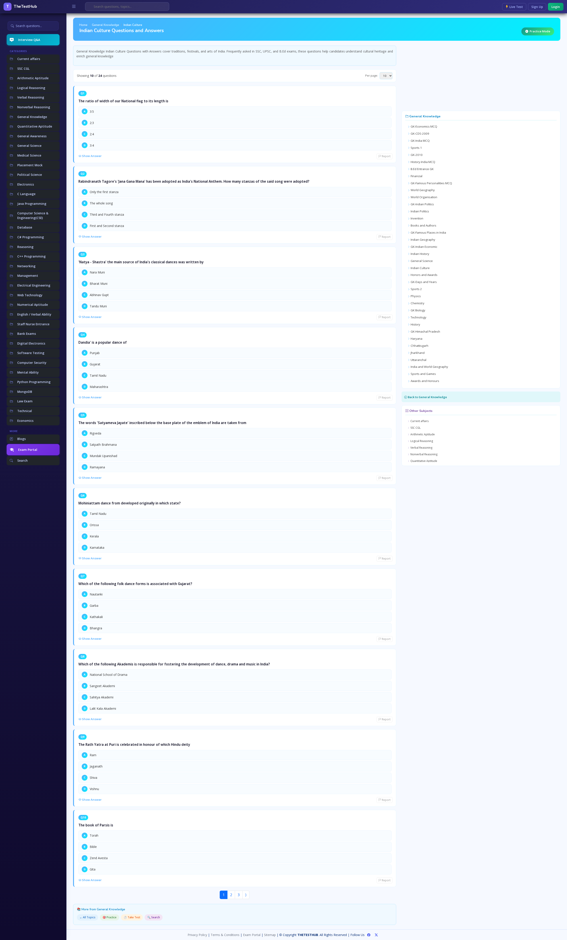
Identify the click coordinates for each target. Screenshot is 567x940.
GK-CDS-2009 (419, 134)
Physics (415, 296)
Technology (418, 317)
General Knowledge (32, 117)
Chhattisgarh (419, 346)
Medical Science (29, 155)
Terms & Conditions (225, 935)
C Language (26, 194)
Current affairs (28, 59)
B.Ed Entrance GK (422, 169)
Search (22, 460)
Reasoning (25, 247)
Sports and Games (423, 374)
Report (385, 156)
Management (27, 275)
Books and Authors (423, 225)
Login (555, 7)
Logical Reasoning (31, 88)
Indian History (419, 254)
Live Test (516, 7)
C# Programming (30, 237)
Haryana (416, 339)
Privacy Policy (197, 935)
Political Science (29, 174)
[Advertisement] (481, 77)
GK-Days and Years (423, 282)
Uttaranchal (418, 360)
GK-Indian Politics (422, 204)
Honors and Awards (423, 275)
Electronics (25, 184)
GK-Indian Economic (423, 247)
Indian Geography (422, 240)
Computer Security (31, 362)
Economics (25, 421)
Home (83, 25)
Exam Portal (27, 450)
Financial (416, 176)
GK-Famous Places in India (428, 233)
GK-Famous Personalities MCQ (431, 183)
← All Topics (87, 917)
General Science (29, 145)
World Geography (422, 190)
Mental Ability (28, 372)
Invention (416, 218)
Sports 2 (416, 289)
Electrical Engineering (33, 285)
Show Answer (91, 156)
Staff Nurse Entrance (33, 324)
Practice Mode (540, 31)
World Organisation (423, 197)
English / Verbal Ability (34, 314)
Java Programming (31, 204)
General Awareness (32, 136)
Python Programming (33, 382)
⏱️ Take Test (132, 917)
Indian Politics (419, 211)
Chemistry (417, 303)
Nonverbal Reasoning (33, 107)
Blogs (21, 439)
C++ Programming (31, 256)
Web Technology (29, 295)
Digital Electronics (31, 343)
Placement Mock (30, 165)
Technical (24, 411)
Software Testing (30, 353)
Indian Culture (420, 268)
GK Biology (417, 310)
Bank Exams (26, 333)
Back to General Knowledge (427, 397)
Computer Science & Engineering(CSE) (32, 215)
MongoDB (24, 392)
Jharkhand (417, 353)
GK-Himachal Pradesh (425, 331)
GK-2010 (416, 155)
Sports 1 (416, 148)
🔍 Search (153, 917)
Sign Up (537, 7)
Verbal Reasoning (30, 97)
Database (24, 227)
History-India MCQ (422, 162)
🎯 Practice (110, 917)
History (415, 324)
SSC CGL (23, 68)
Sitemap (270, 935)
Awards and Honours (424, 381)
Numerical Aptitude (32, 304)
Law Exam (25, 401)
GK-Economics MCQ (423, 126)
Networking (26, 266)
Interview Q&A (29, 40)
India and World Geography (429, 367)
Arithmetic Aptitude (33, 78)
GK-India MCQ (420, 141)
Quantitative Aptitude (34, 126)
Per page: (371, 76)
